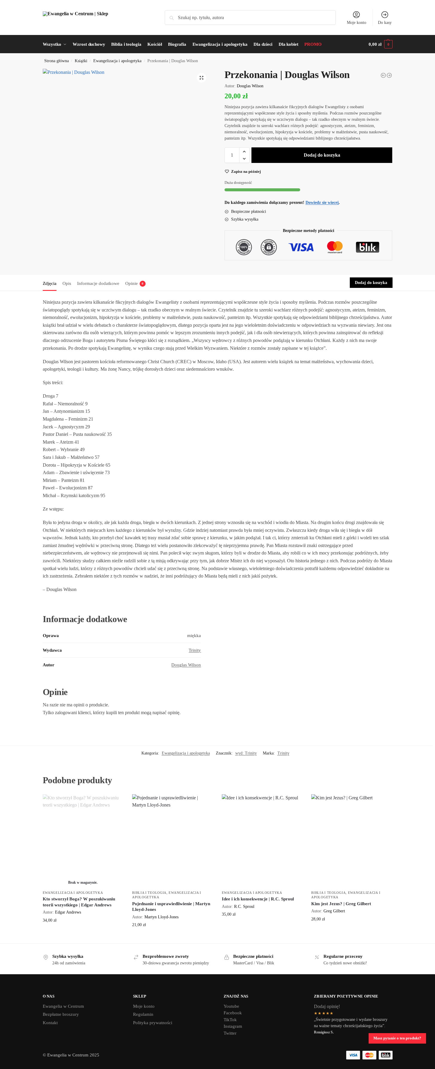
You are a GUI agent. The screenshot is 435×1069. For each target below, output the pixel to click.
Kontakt (50, 1022)
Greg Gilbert (334, 910)
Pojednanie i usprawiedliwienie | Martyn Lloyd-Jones (171, 906)
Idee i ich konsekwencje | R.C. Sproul (258, 899)
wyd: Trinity (246, 753)
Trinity (195, 650)
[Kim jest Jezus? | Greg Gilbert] (351, 841)
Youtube (231, 1006)
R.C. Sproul (244, 906)
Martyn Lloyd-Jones (161, 916)
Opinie (134, 283)
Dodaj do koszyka (322, 155)
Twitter (230, 1033)
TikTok (230, 1019)
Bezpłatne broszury (61, 1014)
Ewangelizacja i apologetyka (117, 61)
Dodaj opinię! (327, 1006)
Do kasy (385, 22)
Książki (81, 61)
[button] (201, 78)
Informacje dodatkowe (98, 283)
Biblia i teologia (149, 892)
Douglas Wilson (250, 85)
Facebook (233, 1012)
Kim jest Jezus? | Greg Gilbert (341, 903)
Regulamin (143, 1014)
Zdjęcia (50, 283)
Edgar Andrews (68, 912)
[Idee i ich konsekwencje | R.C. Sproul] (262, 841)
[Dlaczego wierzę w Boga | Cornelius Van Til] (383, 75)
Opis (66, 283)
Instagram (233, 1026)
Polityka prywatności (152, 1022)
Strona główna (56, 61)
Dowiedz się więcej (83, 933)
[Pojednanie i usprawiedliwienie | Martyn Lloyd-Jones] (172, 841)
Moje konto (356, 22)
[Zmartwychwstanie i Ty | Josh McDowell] (389, 75)
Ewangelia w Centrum (63, 1006)
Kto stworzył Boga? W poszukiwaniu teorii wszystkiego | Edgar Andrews (79, 902)
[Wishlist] (114, 803)
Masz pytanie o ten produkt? (397, 1038)
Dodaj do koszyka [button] (172, 937)
